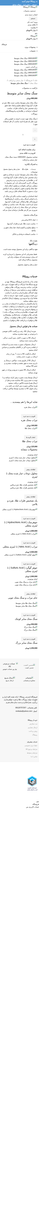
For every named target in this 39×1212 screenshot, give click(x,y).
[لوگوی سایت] (33, 7)
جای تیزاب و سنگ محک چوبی (22, 597)
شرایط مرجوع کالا (31, 749)
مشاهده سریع (29, 411)
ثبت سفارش (33, 724)
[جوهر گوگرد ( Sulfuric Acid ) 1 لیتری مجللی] (20, 555)
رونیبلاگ (34, 735)
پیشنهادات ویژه (30, 47)
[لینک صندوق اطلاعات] (29, 669)
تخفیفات (33, 51)
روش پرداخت (33, 731)
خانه (35, 80)
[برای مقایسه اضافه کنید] (34, 411)
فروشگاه (29, 80)
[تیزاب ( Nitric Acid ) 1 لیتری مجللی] (24, 534)
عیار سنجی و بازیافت (16, 80)
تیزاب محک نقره (29, 420)
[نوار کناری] (36, 797)
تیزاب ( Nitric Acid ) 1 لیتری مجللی (20, 546)
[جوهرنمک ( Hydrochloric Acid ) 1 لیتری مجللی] (19, 509)
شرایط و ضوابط (32, 753)
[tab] (33, 169)
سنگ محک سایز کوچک (26, 619)
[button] (29, 416)
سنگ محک (33, 83)
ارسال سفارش (32, 727)
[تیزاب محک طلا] (31, 428)
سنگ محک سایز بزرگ (26, 642)
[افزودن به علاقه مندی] (23, 411)
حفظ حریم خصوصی (30, 745)
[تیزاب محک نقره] (30, 407)
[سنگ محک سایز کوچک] (26, 603)
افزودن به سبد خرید (29, 145)
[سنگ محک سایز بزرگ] (30, 627)
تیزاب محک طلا (29, 441)
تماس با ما (34, 756)
